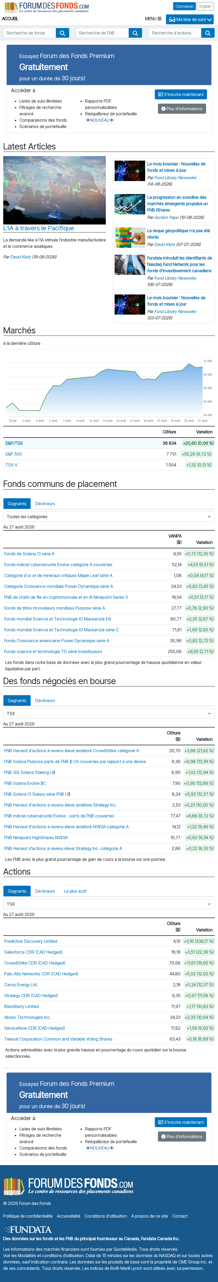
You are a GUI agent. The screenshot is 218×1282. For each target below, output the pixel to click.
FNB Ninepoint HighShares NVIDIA (36, 837)
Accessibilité (68, 1216)
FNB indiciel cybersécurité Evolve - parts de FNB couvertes (59, 815)
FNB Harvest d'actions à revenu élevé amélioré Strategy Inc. (60, 805)
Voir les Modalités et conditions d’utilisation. (44, 1255)
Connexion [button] (184, 6)
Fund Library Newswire (175, 177)
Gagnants (17, 503)
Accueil (10, 18)
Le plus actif (75, 891)
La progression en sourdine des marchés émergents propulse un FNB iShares (177, 204)
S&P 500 (13, 454)
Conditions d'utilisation (106, 1216)
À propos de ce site (149, 1216)
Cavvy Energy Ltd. (21, 984)
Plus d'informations (184, 108)
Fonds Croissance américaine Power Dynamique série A (56, 640)
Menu (151, 18)
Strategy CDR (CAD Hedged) (31, 995)
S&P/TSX (14, 443)
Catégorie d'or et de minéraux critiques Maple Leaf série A (58, 575)
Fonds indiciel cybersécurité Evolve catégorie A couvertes (58, 564)
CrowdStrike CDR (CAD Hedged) (34, 963)
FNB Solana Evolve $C (25, 783)
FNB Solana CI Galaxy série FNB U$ (37, 794)
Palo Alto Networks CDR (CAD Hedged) (41, 973)
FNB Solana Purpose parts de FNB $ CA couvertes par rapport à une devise (75, 761)
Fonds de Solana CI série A (29, 553)
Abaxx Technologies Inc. (27, 1017)
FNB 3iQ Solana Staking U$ (29, 772)
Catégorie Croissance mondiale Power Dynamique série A (58, 586)
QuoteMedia (125, 1249)
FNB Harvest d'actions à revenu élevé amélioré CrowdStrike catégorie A (71, 750)
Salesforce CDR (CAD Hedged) (33, 952)
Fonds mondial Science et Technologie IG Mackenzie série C (61, 629)
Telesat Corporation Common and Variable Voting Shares (58, 1039)
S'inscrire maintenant (183, 94)
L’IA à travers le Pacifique (38, 228)
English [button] (205, 6)
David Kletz (20, 256)
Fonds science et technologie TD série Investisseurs (53, 651)
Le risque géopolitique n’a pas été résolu (178, 234)
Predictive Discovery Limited (30, 941)
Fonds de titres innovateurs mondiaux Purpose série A (54, 608)
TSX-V (11, 465)
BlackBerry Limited (21, 1006)
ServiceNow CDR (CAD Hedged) (34, 1028)
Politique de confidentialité (28, 1216)
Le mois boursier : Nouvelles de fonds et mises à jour (176, 167)
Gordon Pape (166, 217)
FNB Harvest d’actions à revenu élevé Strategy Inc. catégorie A (63, 848)
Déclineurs (45, 503)
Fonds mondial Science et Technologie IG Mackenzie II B (57, 619)
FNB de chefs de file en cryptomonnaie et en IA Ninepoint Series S (66, 597)
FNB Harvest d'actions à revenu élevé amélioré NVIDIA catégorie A (66, 826)
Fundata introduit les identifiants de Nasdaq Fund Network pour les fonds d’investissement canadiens (179, 264)
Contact (180, 1216)
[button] (62, 33)
